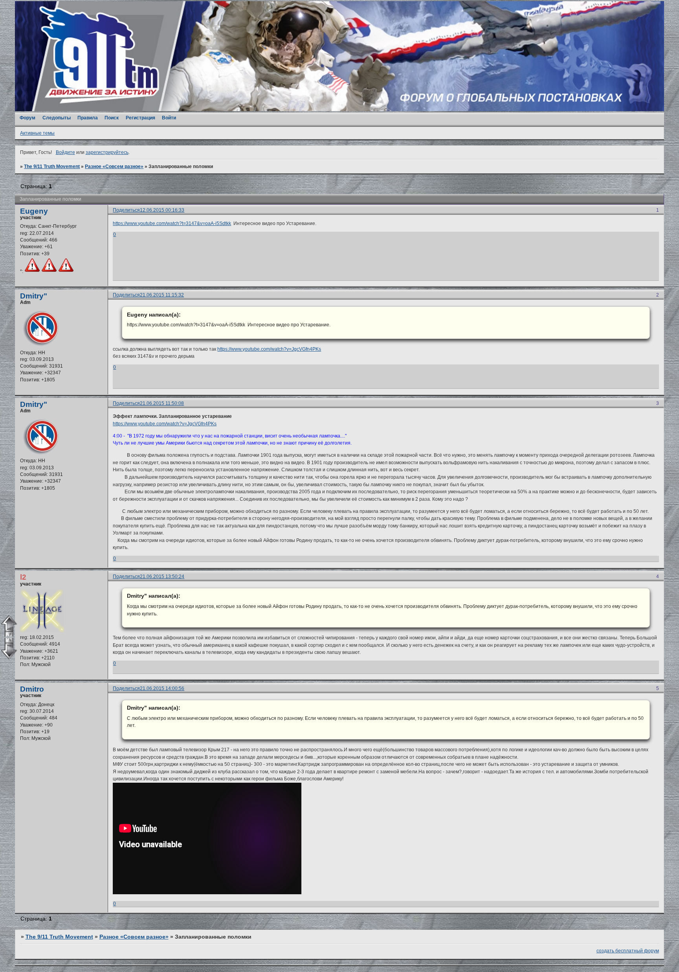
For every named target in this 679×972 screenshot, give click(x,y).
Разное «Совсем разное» (114, 166)
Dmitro (32, 689)
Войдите (65, 152)
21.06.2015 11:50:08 (162, 403)
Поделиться (126, 210)
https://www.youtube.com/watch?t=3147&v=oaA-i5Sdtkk (172, 223)
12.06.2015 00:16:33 (162, 210)
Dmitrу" (33, 296)
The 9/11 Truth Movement (52, 166)
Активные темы (37, 133)
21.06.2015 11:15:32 (162, 295)
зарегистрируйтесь (107, 152)
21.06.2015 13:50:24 (162, 576)
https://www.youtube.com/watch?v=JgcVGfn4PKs (269, 349)
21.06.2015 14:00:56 (162, 688)
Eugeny (34, 211)
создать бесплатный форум (627, 951)
